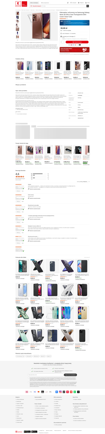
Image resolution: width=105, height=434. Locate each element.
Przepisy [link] (56, 414)
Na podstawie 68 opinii (20, 178)
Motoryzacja (19, 418)
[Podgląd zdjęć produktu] (17, 26)
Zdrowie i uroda (20, 414)
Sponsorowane (18, 71)
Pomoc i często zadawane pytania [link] (42, 406)
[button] (40, 173)
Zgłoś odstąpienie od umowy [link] (41, 412)
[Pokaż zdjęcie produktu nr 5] (17, 29)
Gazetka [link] (56, 403)
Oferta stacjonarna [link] (58, 399)
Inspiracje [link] (57, 418)
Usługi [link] (56, 411)
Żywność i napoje (20, 420)
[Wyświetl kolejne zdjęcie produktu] (17, 40)
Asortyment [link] (57, 407)
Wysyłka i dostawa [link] (39, 416)
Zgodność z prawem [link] (49, 430)
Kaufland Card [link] (57, 405)
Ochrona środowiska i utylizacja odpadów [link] (75, 430)
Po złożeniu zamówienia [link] (40, 408)
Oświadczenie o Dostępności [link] (43, 432)
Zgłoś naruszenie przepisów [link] (41, 418)
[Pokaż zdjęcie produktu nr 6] (17, 33)
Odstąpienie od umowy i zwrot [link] (41, 410)
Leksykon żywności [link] (58, 416)
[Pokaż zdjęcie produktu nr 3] (17, 21)
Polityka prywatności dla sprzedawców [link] (81, 408)
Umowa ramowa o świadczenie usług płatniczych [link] (81, 407)
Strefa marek (19, 422)
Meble (18, 409)
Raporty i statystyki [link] (77, 399)
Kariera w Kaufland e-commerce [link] (80, 420)
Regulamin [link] (64, 430)
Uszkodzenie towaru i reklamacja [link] (42, 414)
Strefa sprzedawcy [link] (58, 424)
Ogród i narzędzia (20, 403)
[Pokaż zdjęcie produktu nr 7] (17, 37)
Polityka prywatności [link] (57, 430)
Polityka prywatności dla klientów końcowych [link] (80, 412)
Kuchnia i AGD (19, 405)
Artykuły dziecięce (20, 407)
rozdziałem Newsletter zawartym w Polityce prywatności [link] (45, 379)
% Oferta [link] (56, 401)
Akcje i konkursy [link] (58, 409)
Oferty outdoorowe (20, 399)
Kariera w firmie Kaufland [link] (79, 418)
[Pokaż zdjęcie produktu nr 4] (17, 25)
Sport (18, 416)
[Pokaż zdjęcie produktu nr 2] (17, 17)
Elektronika (19, 401)
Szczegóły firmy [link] (41, 430)
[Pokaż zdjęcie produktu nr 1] (17, 13)
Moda (18, 411)
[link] (45, 2)
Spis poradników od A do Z (41, 399)
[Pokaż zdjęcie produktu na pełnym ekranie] (39, 26)
